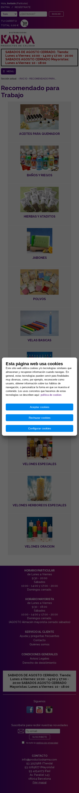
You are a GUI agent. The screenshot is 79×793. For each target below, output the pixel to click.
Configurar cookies (39, 428)
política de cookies (51, 394)
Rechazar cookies (39, 417)
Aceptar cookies (39, 407)
